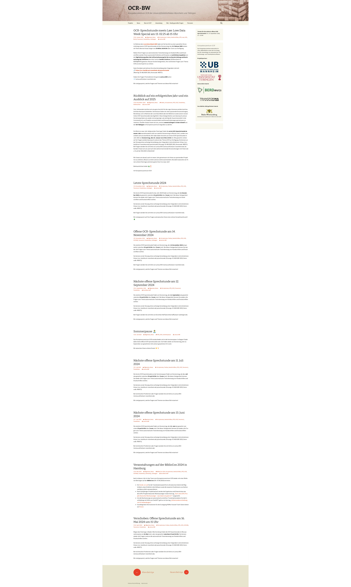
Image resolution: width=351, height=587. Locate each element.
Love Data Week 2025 (150, 44)
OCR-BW (135, 240)
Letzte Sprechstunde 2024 (149, 183)
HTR (180, 37)
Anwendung (158, 23)
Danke (162, 102)
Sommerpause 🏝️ (144, 331)
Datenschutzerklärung (134, 583)
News (138, 23)
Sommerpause (167, 334)
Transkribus (146, 39)
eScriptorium (162, 37)
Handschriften (175, 37)
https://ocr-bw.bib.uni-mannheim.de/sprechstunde (152, 70)
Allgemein (149, 37)
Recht (135, 39)
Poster (141, 507)
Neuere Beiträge (179, 572)
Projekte (130, 23)
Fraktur (168, 37)
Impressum (144, 583)
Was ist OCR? (148, 23)
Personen (190, 23)
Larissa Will (162, 39)
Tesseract (140, 39)
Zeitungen (153, 39)
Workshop (148, 473)
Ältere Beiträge (145, 572)
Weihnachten (136, 104)
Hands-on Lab (143, 485)
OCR (186, 37)
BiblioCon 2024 (161, 471)
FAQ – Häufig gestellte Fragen (174, 23)
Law (183, 37)
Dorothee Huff (147, 290)
